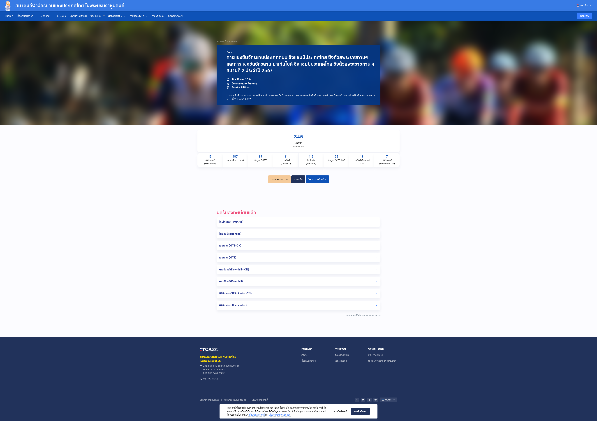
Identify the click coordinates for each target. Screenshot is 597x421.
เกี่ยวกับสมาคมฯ (25, 16)
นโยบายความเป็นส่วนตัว (280, 414)
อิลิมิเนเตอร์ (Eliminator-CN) (235, 293)
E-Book (61, 16)
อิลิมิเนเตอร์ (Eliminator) (233, 305)
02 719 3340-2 (375, 355)
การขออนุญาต (137, 16)
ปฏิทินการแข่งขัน (78, 16)
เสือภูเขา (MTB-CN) (230, 246)
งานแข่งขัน (96, 16)
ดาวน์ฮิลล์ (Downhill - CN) (234, 270)
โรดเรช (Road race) (230, 234)
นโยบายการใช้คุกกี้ (256, 414)
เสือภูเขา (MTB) (227, 258)
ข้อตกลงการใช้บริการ (209, 400)
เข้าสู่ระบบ (584, 16)
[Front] (209, 349)
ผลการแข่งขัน (115, 16)
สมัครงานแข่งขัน (342, 355)
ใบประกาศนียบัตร (317, 179)
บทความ (45, 16)
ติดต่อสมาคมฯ (175, 16)
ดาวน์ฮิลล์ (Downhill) (231, 281)
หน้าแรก (9, 16)
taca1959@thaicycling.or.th (382, 361)
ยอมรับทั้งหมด (360, 411)
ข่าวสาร (304, 355)
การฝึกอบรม (158, 16)
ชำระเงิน (298, 179)
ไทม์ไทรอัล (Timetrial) (231, 222)
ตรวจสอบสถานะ (279, 179)
